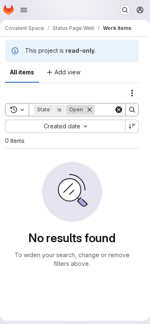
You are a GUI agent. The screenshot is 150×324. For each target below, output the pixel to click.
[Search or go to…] (125, 10)
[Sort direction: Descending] (132, 126)
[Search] (132, 109)
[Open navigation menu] (23, 10)
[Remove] (90, 110)
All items (22, 72)
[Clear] (119, 110)
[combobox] (65, 126)
